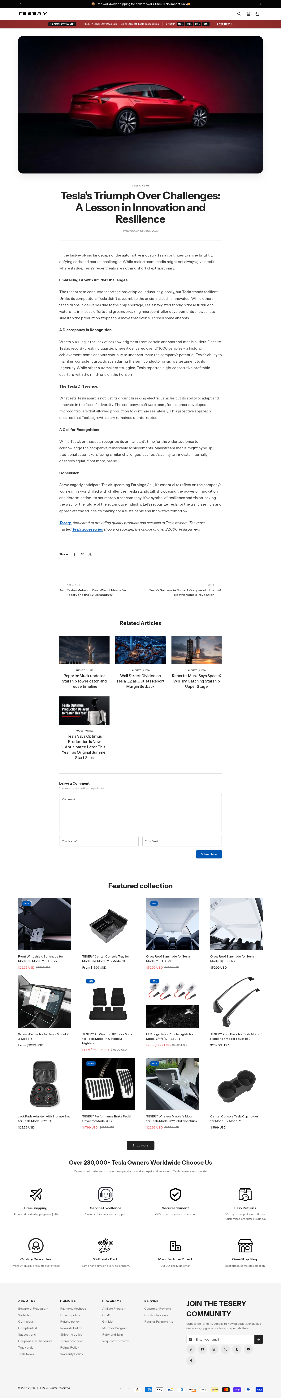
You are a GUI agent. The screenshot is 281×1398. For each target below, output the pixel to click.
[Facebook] (74, 554)
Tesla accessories (87, 529)
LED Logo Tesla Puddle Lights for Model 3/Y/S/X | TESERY (169, 1036)
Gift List (107, 1321)
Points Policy (69, 1347)
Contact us (26, 1321)
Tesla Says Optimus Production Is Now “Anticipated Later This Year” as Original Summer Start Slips (84, 747)
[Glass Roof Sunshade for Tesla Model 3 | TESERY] (236, 924)
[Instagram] (213, 1349)
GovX (106, 1315)
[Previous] (20, 4)
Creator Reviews (156, 1315)
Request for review (115, 1341)
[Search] (239, 14)
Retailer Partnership (158, 1321)
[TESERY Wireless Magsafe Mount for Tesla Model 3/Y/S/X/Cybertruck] (172, 1084)
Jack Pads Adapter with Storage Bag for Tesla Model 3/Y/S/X (44, 1118)
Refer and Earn (112, 1334)
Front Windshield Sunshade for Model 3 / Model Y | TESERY (40, 958)
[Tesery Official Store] (32, 13)
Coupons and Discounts (35, 1341)
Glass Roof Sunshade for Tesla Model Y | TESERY (168, 958)
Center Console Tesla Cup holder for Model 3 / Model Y (234, 1118)
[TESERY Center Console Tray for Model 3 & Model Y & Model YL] (108, 924)
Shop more (141, 1145)
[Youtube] (248, 1349)
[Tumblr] (236, 1349)
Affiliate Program (114, 1308)
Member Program (115, 1328)
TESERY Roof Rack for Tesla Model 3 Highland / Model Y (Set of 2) (236, 1036)
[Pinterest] (82, 554)
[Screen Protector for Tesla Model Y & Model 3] (44, 1001)
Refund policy (70, 1321)
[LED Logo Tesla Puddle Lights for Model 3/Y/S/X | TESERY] (172, 1001)
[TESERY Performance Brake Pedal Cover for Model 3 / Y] (108, 1084)
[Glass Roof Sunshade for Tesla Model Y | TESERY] (172, 924)
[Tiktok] (191, 1360)
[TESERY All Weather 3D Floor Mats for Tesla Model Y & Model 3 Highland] (108, 1001)
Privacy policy (70, 1315)
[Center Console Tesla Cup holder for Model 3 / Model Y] (236, 1084)
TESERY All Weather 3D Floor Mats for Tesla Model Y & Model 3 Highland (107, 1038)
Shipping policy (71, 1334)
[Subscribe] (258, 1339)
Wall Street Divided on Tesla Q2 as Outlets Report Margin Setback (140, 681)
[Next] (260, 4)
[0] (257, 13)
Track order (26, 1347)
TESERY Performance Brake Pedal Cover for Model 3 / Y (106, 1118)
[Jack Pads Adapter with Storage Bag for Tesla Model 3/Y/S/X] (44, 1084)
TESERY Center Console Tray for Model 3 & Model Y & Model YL (105, 958)
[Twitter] (90, 554)
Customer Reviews (157, 1308)
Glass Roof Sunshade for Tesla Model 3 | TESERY (232, 958)
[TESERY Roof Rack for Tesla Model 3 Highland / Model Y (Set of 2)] (236, 1001)
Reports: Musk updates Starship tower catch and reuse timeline (84, 681)
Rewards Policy (71, 1328)
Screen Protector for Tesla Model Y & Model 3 (43, 1036)
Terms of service (72, 1341)
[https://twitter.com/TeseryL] (225, 1349)
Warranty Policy (71, 1354)
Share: (64, 554)
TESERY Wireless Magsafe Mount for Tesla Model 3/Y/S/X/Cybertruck (171, 1118)
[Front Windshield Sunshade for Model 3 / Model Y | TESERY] (44, 924)
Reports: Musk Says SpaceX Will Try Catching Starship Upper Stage (196, 681)
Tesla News (140, 185)
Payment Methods (73, 1308)
